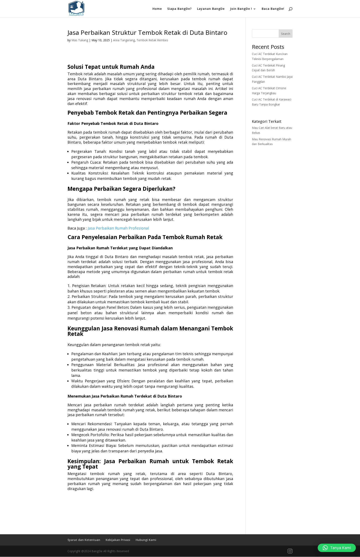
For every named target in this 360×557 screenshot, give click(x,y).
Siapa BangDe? (179, 9)
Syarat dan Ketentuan (84, 540)
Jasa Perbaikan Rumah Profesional (118, 228)
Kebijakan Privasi (118, 540)
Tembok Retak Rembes (152, 40)
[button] (337, 548)
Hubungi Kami (146, 540)
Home (157, 9)
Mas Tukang (79, 40)
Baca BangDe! (273, 9)
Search (285, 34)
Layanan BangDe (211, 9)
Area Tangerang (124, 40)
